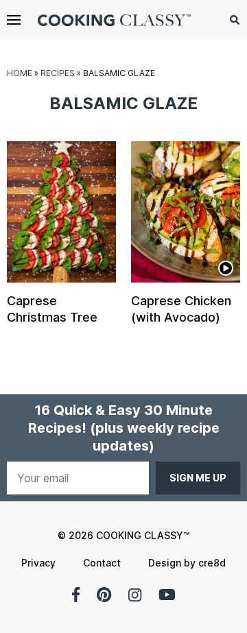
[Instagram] (134, 595)
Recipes (57, 73)
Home (19, 73)
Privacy (38, 563)
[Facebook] (75, 595)
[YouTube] (167, 595)
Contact (102, 563)
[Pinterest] (104, 595)
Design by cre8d (187, 563)
